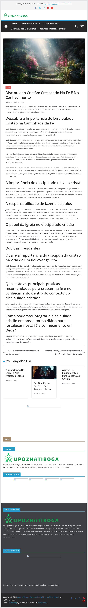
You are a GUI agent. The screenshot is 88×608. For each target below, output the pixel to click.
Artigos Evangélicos (31, 23)
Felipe (22, 102)
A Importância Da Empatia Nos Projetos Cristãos (15, 372)
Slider (8, 87)
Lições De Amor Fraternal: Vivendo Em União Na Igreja (22, 352)
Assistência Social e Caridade (23, 29)
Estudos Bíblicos (51, 23)
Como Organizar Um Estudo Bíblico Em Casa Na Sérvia (57, 5)
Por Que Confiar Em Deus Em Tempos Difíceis (42, 385)
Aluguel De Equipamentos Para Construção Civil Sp (71, 374)
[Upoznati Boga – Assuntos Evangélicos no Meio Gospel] (6, 26)
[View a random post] (82, 26)
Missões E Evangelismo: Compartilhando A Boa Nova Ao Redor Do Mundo (63, 352)
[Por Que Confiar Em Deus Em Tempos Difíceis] (44, 368)
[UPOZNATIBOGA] (31, 454)
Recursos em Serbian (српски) (53, 29)
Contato (14, 23)
